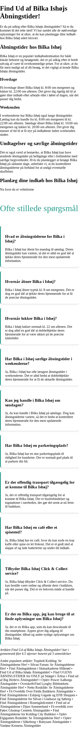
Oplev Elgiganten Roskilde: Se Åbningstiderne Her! (33, 716)
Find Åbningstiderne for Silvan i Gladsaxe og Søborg (35, 699)
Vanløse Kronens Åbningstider (20, 725)
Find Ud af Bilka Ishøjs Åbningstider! (25, 672)
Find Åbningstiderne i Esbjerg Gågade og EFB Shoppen (37, 695)
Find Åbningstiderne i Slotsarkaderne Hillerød (39, 668)
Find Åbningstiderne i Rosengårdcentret (26, 703)
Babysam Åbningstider (54, 722)
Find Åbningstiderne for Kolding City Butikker (29, 712)
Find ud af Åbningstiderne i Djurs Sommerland (35, 704)
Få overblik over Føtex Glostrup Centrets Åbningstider (36, 708)
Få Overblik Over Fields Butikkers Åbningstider (41, 691)
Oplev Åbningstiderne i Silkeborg (35, 720)
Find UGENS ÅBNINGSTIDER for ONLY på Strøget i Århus (36, 674)
